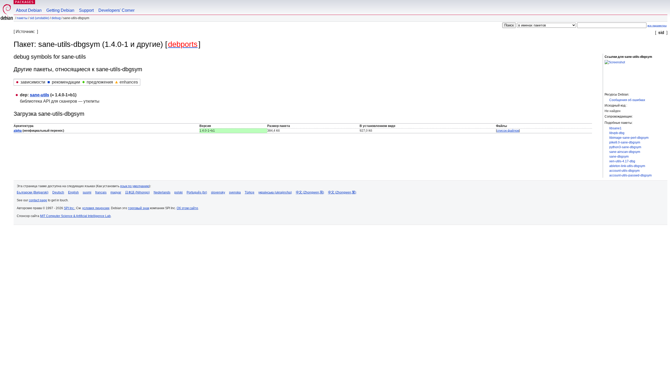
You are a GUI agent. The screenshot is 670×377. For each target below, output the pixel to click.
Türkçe (249, 192)
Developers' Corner (116, 10)
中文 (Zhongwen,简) (310, 192)
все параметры (657, 25)
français (101, 192)
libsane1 (615, 128)
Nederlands (162, 192)
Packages (24, 2)
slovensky (218, 192)
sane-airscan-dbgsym (624, 152)
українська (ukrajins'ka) (275, 192)
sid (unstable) (39, 18)
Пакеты (22, 18)
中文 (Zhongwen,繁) (342, 192)
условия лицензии (95, 208)
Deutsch (58, 192)
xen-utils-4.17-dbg (622, 161)
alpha (18, 130)
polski (178, 192)
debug (56, 18)
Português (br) (197, 192)
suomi (87, 192)
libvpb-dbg (616, 133)
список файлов (508, 130)
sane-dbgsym (619, 156)
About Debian (29, 10)
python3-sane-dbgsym (625, 147)
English (73, 192)
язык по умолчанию (134, 186)
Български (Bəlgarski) (32, 192)
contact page (38, 200)
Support (86, 10)
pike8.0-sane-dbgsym (624, 142)
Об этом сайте (187, 208)
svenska (235, 192)
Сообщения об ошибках (627, 100)
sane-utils (39, 95)
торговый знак (138, 208)
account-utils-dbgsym (624, 171)
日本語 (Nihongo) (137, 192)
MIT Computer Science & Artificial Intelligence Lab (75, 216)
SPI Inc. (69, 208)
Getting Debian (60, 10)
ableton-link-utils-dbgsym (627, 166)
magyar (115, 192)
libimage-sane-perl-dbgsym (629, 138)
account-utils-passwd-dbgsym (630, 175)
